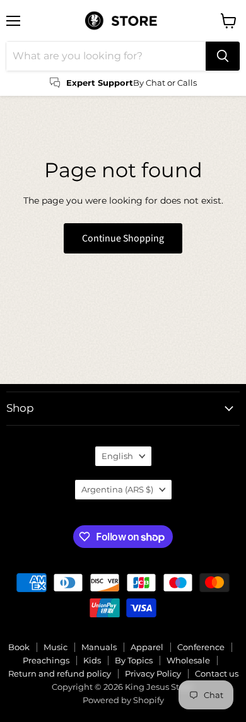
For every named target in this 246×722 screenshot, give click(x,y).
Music (55, 647)
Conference (201, 647)
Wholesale (188, 660)
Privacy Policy (153, 673)
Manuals (99, 647)
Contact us (216, 673)
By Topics (134, 660)
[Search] (223, 56)
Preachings (46, 660)
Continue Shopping (123, 238)
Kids (92, 660)
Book (19, 647)
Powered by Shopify (123, 700)
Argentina (117, 489)
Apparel (147, 647)
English (117, 456)
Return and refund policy (59, 673)
